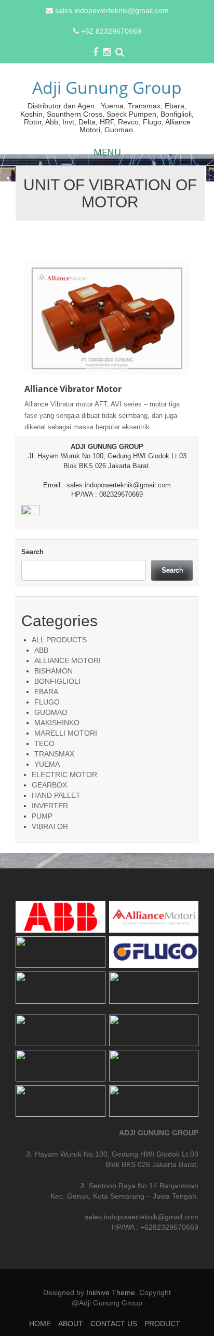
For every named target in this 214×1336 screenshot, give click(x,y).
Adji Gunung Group (107, 87)
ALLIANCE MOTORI (67, 660)
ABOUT (70, 1323)
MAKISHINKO (56, 723)
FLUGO (47, 702)
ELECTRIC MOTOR (64, 774)
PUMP (42, 816)
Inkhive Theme (110, 1292)
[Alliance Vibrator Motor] (107, 317)
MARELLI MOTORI (65, 733)
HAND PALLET (56, 795)
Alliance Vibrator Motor (73, 389)
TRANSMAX (54, 754)
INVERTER (50, 805)
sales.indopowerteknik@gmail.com (112, 10)
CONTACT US (113, 1323)
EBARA (46, 691)
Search (32, 552)
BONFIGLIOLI (57, 681)
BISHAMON (53, 671)
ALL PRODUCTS (59, 640)
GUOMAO (51, 712)
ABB (41, 650)
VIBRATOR (50, 826)
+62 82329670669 (111, 31)
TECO (44, 743)
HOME (40, 1323)
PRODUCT (162, 1323)
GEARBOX (49, 785)
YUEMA (47, 764)
